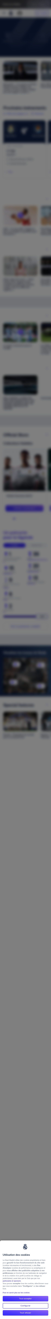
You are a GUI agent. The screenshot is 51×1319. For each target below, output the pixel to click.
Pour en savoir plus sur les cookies (16, 1293)
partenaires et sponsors (12, 1281)
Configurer (25, 1306)
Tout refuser (25, 1313)
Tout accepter (25, 1298)
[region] (25, 1279)
